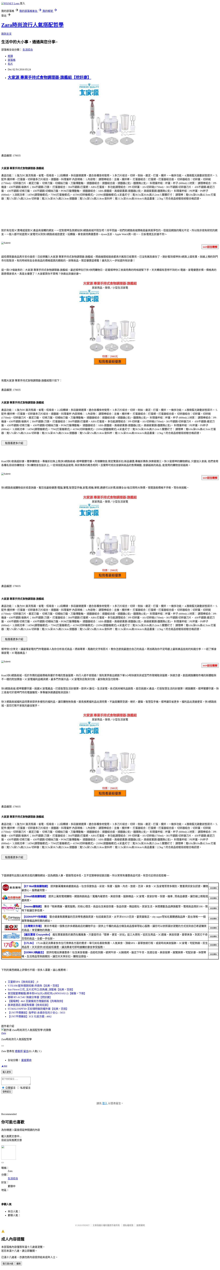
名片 (10, 63)
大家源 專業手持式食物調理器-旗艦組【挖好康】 (49, 77)
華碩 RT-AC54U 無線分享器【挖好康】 (30, 997)
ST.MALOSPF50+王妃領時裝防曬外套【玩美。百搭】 (38, 1008)
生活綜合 (28, 49)
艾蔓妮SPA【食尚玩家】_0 (23, 981)
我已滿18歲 (8, 1263)
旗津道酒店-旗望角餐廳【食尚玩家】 (29, 1005)
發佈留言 (7, 1091)
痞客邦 (19, 1051)
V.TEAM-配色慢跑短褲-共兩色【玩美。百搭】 (34, 985)
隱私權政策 (128, 1225)
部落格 (11, 60)
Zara (3, 1033)
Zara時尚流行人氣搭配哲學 (32, 25)
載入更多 (7, 1072)
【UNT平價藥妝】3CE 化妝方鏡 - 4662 (30, 1016)
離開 (18, 1263)
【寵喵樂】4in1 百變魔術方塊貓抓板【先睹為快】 (36, 1001)
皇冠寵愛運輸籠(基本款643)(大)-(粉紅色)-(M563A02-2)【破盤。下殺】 (47, 993)
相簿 (10, 56)
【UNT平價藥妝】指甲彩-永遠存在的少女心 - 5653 (36, 1012)
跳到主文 (6, 33)
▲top (4, 1065)
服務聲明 (140, 1225)
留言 (26, 1051)
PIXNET (86, 1225)
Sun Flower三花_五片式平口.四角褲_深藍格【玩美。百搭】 (41, 989)
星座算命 (26, 1060)
